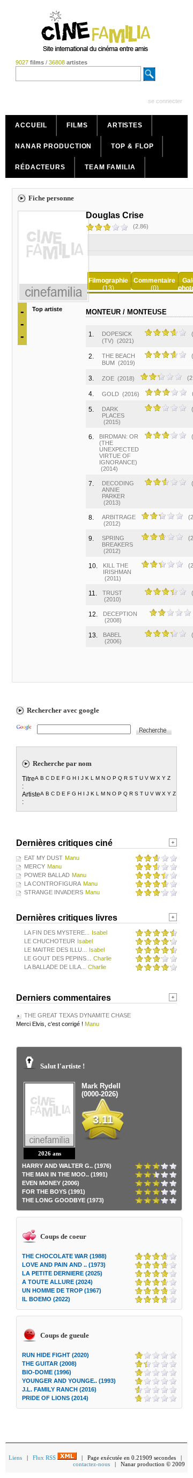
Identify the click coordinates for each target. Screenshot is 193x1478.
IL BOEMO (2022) (46, 1299)
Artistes (125, 125)
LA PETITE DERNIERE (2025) (62, 1273)
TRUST (112, 593)
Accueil (31, 125)
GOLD (110, 394)
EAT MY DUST (43, 858)
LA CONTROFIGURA (52, 883)
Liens (15, 1457)
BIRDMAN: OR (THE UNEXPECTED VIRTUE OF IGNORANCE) (119, 449)
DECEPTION (120, 614)
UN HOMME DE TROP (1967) (61, 1290)
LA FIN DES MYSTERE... (57, 932)
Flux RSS (45, 1457)
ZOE (108, 378)
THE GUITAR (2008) (49, 1363)
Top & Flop (132, 146)
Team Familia (110, 167)
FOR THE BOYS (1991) (53, 1191)
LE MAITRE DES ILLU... (55, 949)
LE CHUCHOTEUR (49, 941)
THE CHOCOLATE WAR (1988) (64, 1256)
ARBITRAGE (119, 517)
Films (77, 125)
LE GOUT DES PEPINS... (57, 958)
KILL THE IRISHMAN (117, 568)
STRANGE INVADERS (53, 892)
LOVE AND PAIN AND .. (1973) (64, 1264)
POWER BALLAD (47, 875)
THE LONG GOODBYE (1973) (63, 1200)
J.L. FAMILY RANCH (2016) (59, 1389)
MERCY (34, 866)
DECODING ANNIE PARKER (118, 489)
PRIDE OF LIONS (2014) (55, 1398)
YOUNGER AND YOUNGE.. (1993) (69, 1380)
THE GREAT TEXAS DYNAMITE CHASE (77, 1015)
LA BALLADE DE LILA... (55, 967)
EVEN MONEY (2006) (50, 1183)
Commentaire (154, 280)
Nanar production (53, 146)
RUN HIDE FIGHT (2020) (55, 1355)
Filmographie (108, 280)
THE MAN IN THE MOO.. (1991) (65, 1174)
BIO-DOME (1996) (46, 1372)
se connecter (165, 101)
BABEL (112, 635)
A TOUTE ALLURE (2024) (57, 1282)
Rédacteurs (40, 167)
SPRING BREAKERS (117, 541)
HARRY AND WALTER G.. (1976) (67, 1166)
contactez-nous (91, 1464)
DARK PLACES (113, 412)
